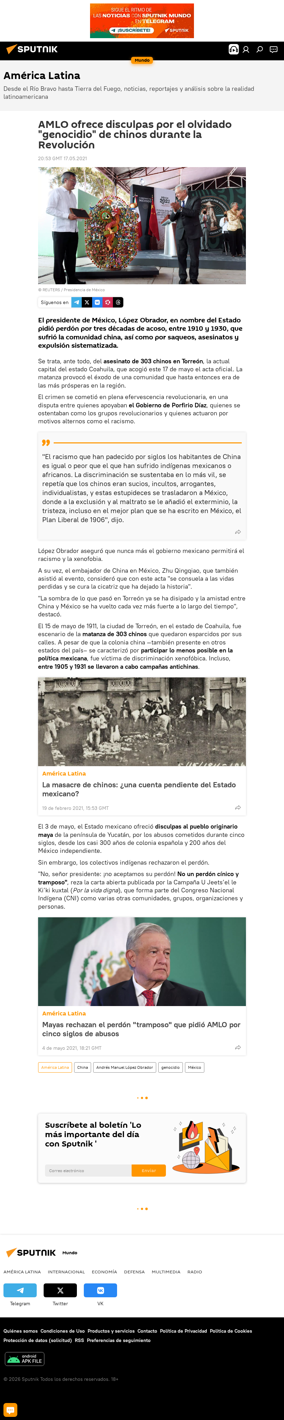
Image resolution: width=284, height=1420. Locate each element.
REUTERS (51, 289)
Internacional (66, 1272)
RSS (79, 1340)
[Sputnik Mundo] (33, 55)
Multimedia (166, 1272)
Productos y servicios (111, 1331)
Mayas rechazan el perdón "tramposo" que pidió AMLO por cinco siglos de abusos (141, 1029)
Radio (194, 1272)
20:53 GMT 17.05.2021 (62, 158)
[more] (238, 532)
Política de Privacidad (183, 1331)
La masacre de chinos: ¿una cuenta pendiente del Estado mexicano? (139, 789)
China (82, 1067)
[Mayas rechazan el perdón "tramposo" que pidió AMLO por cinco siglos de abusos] (142, 961)
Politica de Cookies (231, 1331)
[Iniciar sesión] (246, 49)
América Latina (64, 773)
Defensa (134, 1272)
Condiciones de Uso (63, 1331)
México (194, 1067)
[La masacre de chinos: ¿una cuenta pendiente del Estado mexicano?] (142, 721)
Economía (104, 1272)
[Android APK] (24, 1360)
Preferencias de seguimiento (119, 1340)
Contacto (147, 1331)
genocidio (170, 1067)
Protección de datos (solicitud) (37, 1340)
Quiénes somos (20, 1331)
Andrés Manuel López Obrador (124, 1067)
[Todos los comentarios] (10, 1410)
